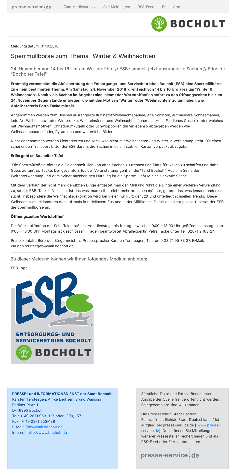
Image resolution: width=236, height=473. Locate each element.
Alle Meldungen (116, 6)
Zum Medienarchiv (79, 6)
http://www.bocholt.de (47, 432)
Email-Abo (170, 6)
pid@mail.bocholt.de (44, 427)
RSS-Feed (145, 6)
